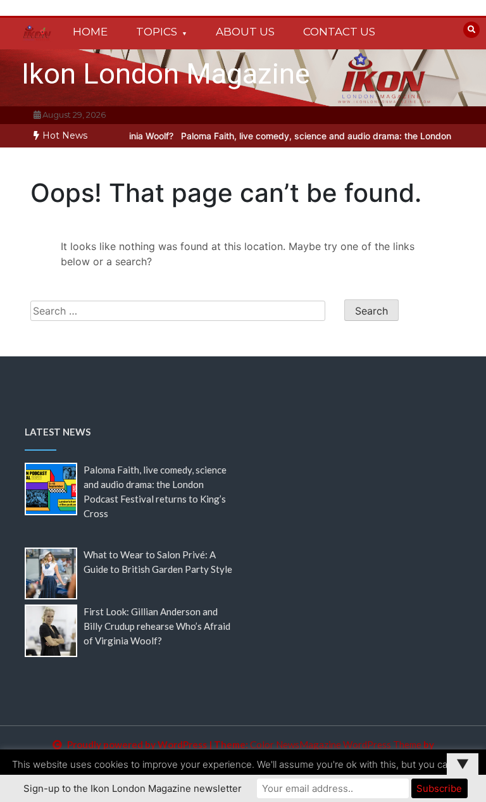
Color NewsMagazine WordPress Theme (335, 744)
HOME (90, 31)
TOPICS (156, 31)
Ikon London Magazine (166, 74)
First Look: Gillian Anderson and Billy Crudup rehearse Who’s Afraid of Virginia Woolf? (157, 626)
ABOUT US (245, 31)
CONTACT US (339, 31)
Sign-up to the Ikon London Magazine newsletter (132, 788)
